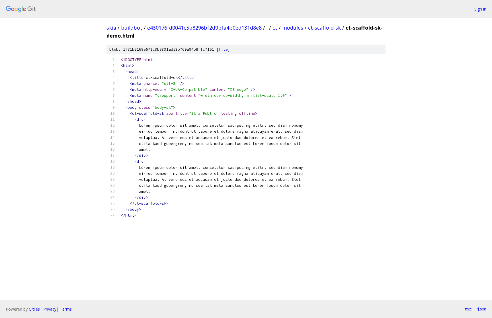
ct (274, 27)
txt (468, 308)
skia (111, 27)
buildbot (131, 27)
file (223, 49)
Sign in (480, 9)
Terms (66, 309)
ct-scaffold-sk (324, 27)
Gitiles (34, 309)
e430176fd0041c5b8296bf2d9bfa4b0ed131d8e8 (204, 27)
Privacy (49, 309)
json (481, 308)
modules (292, 27)
